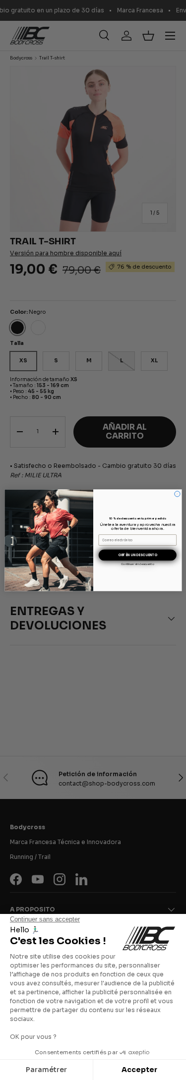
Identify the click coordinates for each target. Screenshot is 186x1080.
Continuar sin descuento (137, 564)
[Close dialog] (177, 493)
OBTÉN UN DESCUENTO (137, 555)
